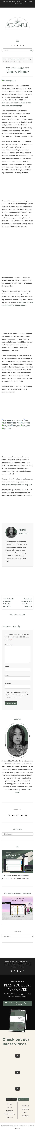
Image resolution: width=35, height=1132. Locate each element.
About (9, 1107)
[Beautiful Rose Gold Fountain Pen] (17, 1080)
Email (7, 675)
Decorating (27, 59)
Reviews (25, 1115)
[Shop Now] (17, 861)
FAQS (25, 1112)
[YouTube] (13, 815)
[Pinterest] (26, 815)
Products (25, 1109)
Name (7, 667)
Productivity (12, 59)
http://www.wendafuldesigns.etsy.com (17, 485)
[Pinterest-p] (14, 45)
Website (8, 684)
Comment (9, 645)
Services (9, 1111)
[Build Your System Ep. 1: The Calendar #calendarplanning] (17, 1096)
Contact (9, 1117)
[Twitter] (22, 815)
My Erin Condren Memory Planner (17, 69)
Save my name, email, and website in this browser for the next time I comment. (17, 695)
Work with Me (9, 1114)
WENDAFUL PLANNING (17, 1126)
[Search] (31, 50)
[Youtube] (23, 45)
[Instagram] (11, 45)
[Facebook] (17, 815)
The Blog (25, 1106)
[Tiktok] (20, 45)
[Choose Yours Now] (17, 919)
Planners (20, 59)
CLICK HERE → (20, 3)
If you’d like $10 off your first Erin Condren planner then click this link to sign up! (16, 102)
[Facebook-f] (17, 45)
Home (4, 59)
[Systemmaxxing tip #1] (17, 1063)
